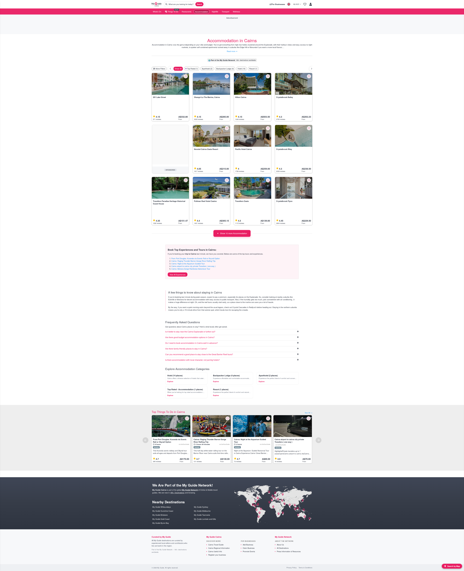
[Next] (318, 440)
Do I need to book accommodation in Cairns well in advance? (191, 343)
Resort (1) (253, 68)
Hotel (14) (241, 68)
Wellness (236, 11)
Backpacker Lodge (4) (225, 68)
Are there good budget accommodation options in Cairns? (190, 337)
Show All (178, 68)
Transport (225, 11)
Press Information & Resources (289, 551)
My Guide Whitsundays (161, 507)
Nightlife (215, 11)
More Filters (160, 68)
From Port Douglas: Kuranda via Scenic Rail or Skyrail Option (195, 258)
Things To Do (172, 11)
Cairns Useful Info (215, 551)
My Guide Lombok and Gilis (205, 519)
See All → (308, 413)
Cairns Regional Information (219, 548)
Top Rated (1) (192, 68)
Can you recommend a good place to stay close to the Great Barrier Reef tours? (199, 354)
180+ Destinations (177, 492)
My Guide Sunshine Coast (162, 511)
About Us (280, 544)
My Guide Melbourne (202, 511)
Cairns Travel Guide (216, 544)
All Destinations (283, 548)
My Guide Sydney (201, 507)
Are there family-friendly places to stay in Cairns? (186, 349)
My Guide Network (190, 490)
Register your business (217, 555)
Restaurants (186, 11)
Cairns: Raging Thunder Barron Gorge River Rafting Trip (193, 261)
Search (199, 4)
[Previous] (145, 440)
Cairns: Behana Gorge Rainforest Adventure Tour (190, 268)
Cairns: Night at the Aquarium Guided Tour (188, 263)
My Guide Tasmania (202, 515)
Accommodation (201, 11)
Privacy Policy (291, 567)
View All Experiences (177, 274)
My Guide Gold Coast (161, 519)
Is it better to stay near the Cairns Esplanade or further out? (190, 331)
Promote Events (249, 551)
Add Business (248, 544)
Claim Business (248, 548)
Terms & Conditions (305, 567)
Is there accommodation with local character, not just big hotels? (192, 360)
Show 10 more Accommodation (232, 233)
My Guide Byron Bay (160, 523)
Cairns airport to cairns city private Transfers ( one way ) (193, 266)
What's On (157, 11)
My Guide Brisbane (160, 515)
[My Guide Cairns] (156, 4)
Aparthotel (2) (207, 68)
